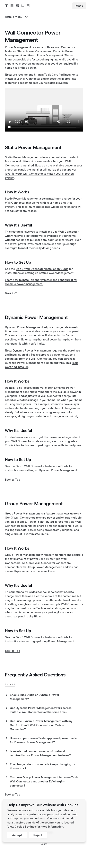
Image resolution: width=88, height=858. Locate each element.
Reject (37, 835)
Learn (44, 843)
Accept (17, 835)
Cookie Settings (25, 826)
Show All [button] (10, 684)
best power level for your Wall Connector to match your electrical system (40, 173)
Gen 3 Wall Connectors (20, 517)
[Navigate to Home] (17, 5)
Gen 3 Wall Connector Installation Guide (42, 268)
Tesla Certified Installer (60, 74)
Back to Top (12, 293)
